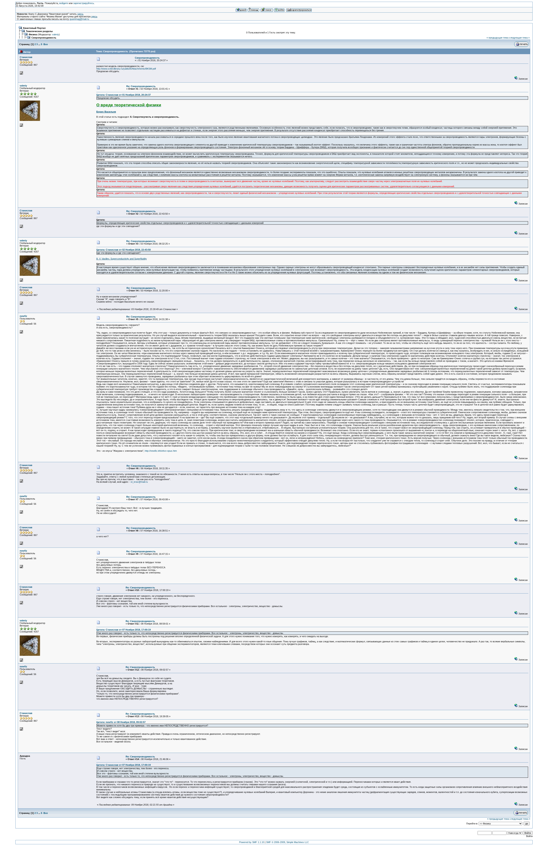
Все (45, 44)
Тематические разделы (39, 31)
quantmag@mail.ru (79, 19)
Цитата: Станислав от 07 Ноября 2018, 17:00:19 (123, 629)
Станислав (26, 57)
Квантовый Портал (34, 28)
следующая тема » (519, 37)
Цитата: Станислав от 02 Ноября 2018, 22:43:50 (123, 249)
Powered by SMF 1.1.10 (251, 842)
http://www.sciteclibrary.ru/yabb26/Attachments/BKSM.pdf (126, 68)
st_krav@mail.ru (139, 482)
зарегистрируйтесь (83, 3)
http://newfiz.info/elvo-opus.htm (161, 451)
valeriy (55, 34)
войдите (63, 3)
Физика (33, 34)
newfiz (23, 316)
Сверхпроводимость (43, 37)
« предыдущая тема (497, 37)
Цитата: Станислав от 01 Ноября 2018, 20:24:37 (123, 95)
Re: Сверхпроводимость (141, 86)
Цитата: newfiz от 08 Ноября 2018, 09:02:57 (121, 722)
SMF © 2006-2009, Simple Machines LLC (287, 842)
